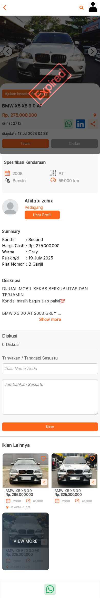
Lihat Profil (42, 215)
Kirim (50, 427)
